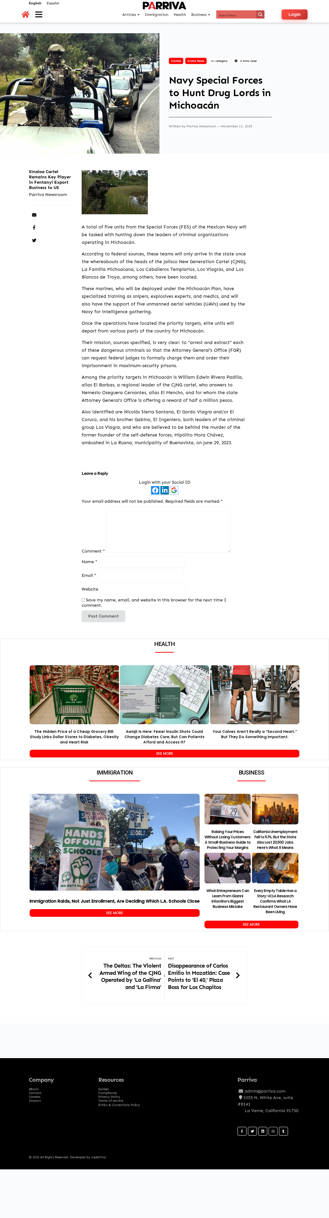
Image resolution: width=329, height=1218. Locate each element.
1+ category (219, 61)
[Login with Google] (174, 490)
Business (199, 14)
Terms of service (110, 1099)
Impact (35, 1099)
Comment (93, 551)
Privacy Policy (109, 1095)
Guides (103, 1087)
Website (90, 589)
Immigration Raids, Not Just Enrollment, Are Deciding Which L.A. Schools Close (115, 901)
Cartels (176, 61)
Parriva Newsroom (202, 126)
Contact (35, 1091)
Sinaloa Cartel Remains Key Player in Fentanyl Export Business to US (50, 179)
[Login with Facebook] (155, 490)
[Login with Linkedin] (164, 490)
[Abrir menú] (38, 14)
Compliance (107, 1091)
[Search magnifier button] (260, 14)
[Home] (25, 14)
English (35, 3)
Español (53, 3)
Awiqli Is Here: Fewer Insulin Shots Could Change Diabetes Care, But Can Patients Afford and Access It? (164, 737)
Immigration (156, 14)
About (34, 1087)
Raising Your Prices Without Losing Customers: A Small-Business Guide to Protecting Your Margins (227, 839)
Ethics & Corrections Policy (119, 1105)
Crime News (196, 61)
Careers (35, 1095)
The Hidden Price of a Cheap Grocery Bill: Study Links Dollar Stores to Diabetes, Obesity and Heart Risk (74, 737)
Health (180, 14)
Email (89, 575)
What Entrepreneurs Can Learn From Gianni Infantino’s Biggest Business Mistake (227, 898)
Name (89, 561)
